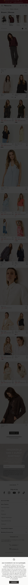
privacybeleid (15, 578)
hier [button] (23, 574)
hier (16, 573)
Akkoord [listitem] (14, 582)
